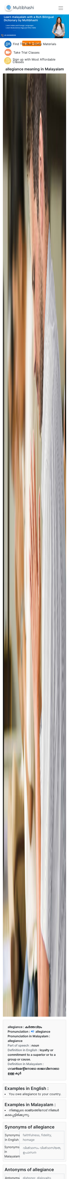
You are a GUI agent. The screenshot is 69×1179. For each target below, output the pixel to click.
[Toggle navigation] (61, 8)
